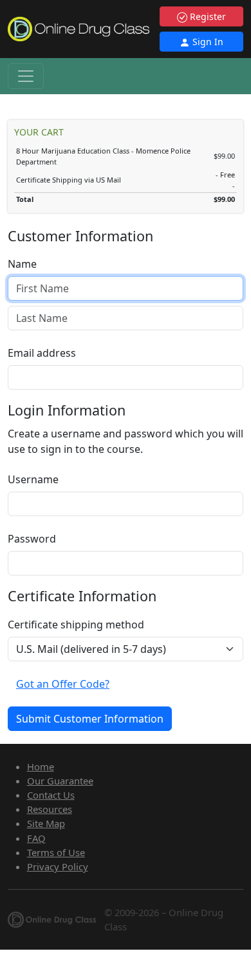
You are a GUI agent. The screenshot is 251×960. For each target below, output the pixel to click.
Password (32, 539)
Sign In (206, 41)
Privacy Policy (57, 866)
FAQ (36, 838)
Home (40, 766)
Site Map (46, 823)
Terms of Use (56, 852)
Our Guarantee (60, 780)
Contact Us (51, 794)
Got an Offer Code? (62, 684)
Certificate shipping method (76, 624)
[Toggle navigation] (26, 76)
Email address (42, 353)
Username (33, 479)
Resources (49, 809)
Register (206, 16)
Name (22, 264)
